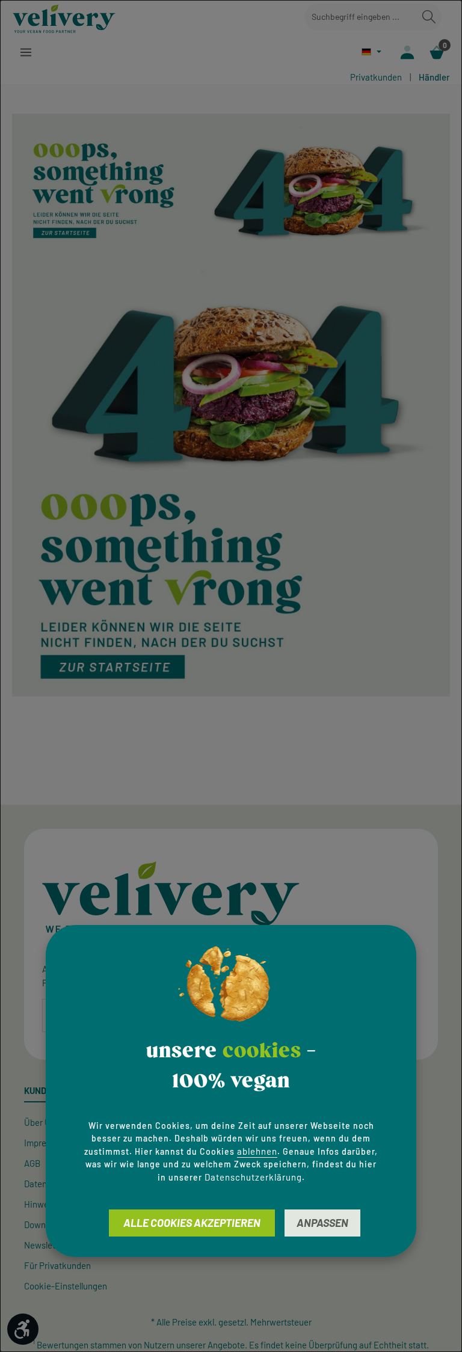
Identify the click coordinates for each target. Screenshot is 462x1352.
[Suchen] (429, 17)
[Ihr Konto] (406, 52)
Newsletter (45, 1245)
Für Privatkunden (57, 1265)
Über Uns (42, 1122)
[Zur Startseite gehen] (64, 16)
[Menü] (25, 52)
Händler (434, 77)
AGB (32, 1163)
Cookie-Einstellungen (65, 1285)
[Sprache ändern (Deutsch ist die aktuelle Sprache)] (371, 51)
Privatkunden (376, 77)
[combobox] (360, 17)
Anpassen (322, 1222)
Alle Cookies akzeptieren (191, 1222)
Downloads (45, 1224)
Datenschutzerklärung (253, 1177)
